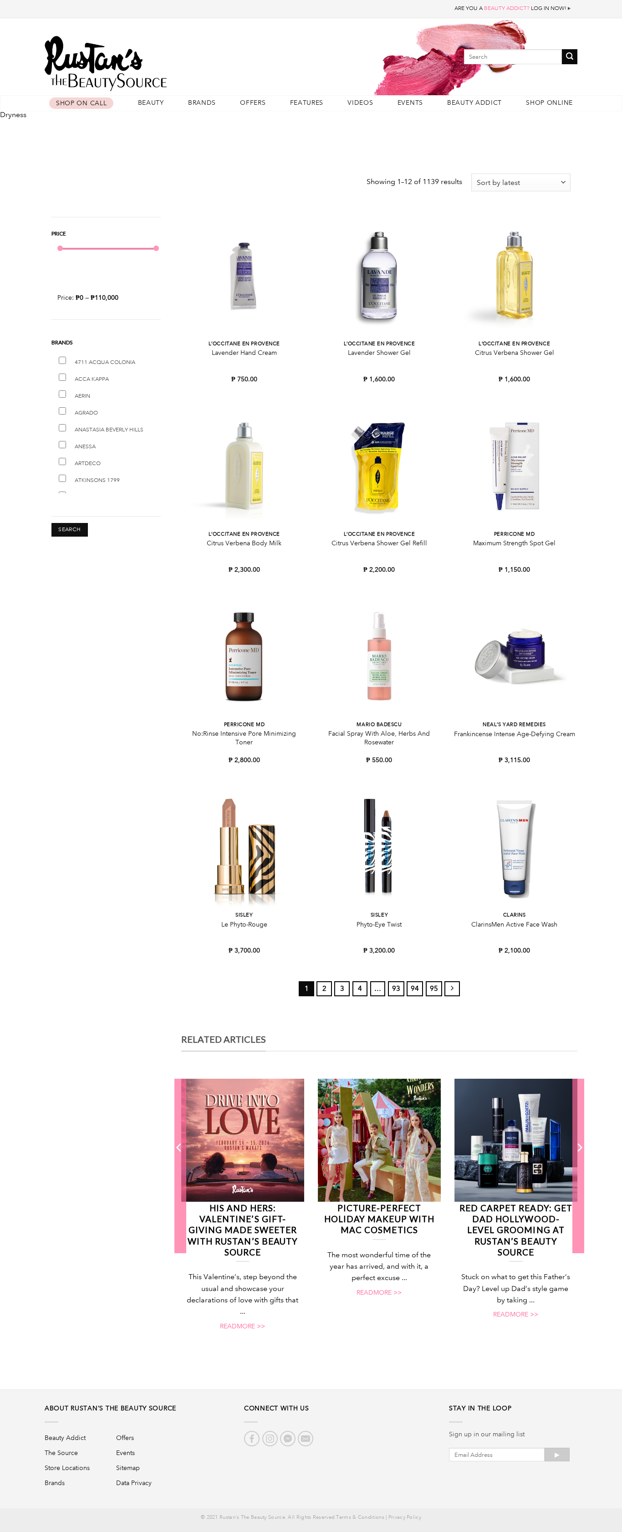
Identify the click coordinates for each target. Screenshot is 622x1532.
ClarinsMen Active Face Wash (514, 924)
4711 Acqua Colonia (105, 362)
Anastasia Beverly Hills (109, 429)
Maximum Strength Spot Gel (514, 543)
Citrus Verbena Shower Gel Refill (379, 543)
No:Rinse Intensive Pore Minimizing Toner (244, 737)
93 (396, 988)
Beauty (151, 103)
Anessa (85, 446)
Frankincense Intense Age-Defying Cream (514, 734)
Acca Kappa (92, 379)
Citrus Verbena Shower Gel (514, 352)
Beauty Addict (474, 103)
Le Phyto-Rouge (244, 924)
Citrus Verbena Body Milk (244, 543)
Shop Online (549, 103)
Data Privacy (134, 1483)
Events (410, 103)
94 (415, 988)
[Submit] (569, 56)
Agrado (86, 413)
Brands (202, 103)
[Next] (579, 1166)
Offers (252, 103)
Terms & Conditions (360, 1517)
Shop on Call (81, 103)
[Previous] (179, 1166)
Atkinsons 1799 (97, 480)
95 (434, 988)
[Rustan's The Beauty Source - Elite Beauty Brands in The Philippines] (147, 60)
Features (307, 103)
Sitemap (128, 1468)
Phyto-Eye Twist (379, 924)
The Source (61, 1453)
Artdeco (88, 463)
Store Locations (67, 1468)
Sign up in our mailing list (487, 1434)
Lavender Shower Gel (379, 352)
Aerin (82, 396)
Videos (360, 103)
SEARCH (69, 529)
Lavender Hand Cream (244, 352)
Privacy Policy (404, 1517)
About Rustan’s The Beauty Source (110, 1408)
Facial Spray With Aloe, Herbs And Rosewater (379, 737)
